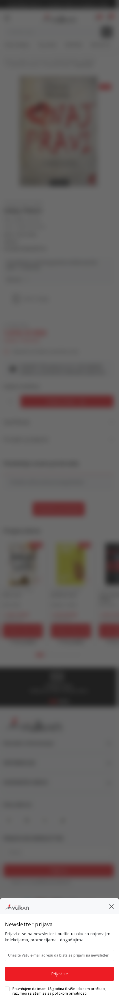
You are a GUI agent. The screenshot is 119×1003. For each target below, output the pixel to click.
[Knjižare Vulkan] (17, 906)
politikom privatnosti (69, 993)
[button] (111, 906)
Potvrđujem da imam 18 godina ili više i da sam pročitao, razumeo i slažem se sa (59, 991)
